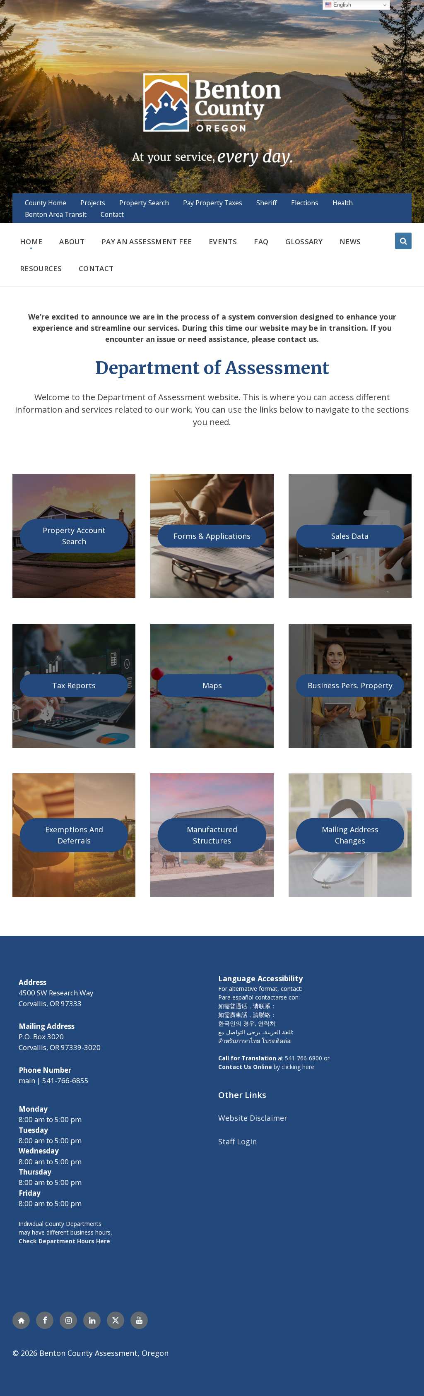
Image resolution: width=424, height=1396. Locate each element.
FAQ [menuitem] (261, 241)
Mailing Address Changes (350, 835)
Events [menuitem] (223, 241)
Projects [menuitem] (92, 202)
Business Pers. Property (350, 685)
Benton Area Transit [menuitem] (56, 214)
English (341, 5)
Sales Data (350, 536)
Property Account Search (74, 535)
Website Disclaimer (252, 1118)
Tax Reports (74, 685)
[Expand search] (403, 241)
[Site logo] (212, 119)
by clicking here (266, 1067)
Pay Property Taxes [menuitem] (212, 202)
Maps (212, 685)
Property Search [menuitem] (144, 202)
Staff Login (237, 1141)
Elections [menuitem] (304, 202)
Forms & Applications (212, 536)
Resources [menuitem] (41, 268)
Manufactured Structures (212, 835)
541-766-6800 (303, 1058)
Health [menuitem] (342, 202)
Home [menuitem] (31, 241)
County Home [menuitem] (45, 202)
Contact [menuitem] (112, 214)
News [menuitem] (350, 241)
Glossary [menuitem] (304, 241)
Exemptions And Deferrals (74, 835)
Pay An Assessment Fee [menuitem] (146, 241)
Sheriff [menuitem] (266, 202)
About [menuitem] (71, 241)
